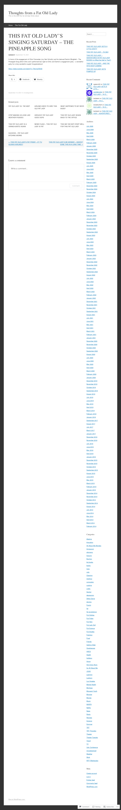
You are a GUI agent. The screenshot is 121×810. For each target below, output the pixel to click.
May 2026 (89, 133)
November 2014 (91, 496)
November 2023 (91, 225)
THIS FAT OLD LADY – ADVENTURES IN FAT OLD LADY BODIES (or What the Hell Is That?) (98, 57)
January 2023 (91, 258)
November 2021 (91, 305)
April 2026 (89, 136)
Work (88, 757)
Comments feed (91, 783)
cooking (89, 585)
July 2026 (89, 126)
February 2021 (91, 334)
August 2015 (90, 473)
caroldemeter (97, 92)
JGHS (88, 671)
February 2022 (91, 295)
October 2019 (91, 387)
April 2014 (89, 520)
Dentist (88, 592)
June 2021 (90, 321)
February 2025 (91, 182)
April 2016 (89, 453)
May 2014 (89, 516)
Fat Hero (89, 622)
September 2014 (92, 503)
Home (11, 25)
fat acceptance (91, 612)
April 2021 (89, 328)
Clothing (89, 579)
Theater (89, 734)
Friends (89, 641)
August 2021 (90, 315)
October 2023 (91, 229)
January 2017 (91, 434)
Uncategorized (28, 93)
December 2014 (91, 493)
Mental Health (91, 684)
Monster (89, 694)
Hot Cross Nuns (91, 665)
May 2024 (89, 205)
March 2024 (90, 212)
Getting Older (91, 645)
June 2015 (90, 477)
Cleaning (89, 575)
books (88, 565)
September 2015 (92, 470)
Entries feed (90, 780)
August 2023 (90, 235)
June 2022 (90, 281)
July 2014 (89, 510)
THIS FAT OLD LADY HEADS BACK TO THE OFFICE (70, 116)
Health (88, 655)
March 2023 (90, 252)
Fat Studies (90, 631)
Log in (88, 777)
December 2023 (91, 222)
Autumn (89, 555)
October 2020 (91, 348)
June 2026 (90, 129)
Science (89, 721)
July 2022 (89, 278)
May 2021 (89, 324)
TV (87, 744)
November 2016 (91, 440)
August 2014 (90, 506)
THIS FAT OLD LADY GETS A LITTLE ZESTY (96, 47)
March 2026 (90, 139)
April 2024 (89, 209)
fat (87, 608)
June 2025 (90, 169)
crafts (88, 589)
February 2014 (91, 526)
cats (87, 572)
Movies (88, 698)
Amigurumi (90, 549)
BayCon (89, 559)
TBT (87, 727)
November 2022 (91, 265)
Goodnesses (90, 648)
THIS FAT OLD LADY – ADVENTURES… (102, 112)
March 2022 (90, 291)
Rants (88, 714)
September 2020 (92, 351)
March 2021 (90, 331)
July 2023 (89, 238)
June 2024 (90, 202)
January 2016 (91, 457)
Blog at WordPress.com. (17, 799)
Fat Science (90, 628)
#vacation (89, 542)
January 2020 (91, 377)
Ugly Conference (92, 747)
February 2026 (91, 143)
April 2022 (89, 288)
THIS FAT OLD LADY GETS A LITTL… (101, 86)
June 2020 (90, 361)
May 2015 (89, 480)
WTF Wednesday (92, 760)
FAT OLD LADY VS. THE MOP (19, 106)
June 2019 (90, 401)
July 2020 (89, 358)
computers (90, 582)
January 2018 (91, 417)
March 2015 (90, 483)
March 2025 (90, 179)
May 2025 (89, 172)
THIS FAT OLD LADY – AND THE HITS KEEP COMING (98, 64)
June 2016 (90, 447)
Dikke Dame (90, 598)
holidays (89, 658)
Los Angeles (90, 681)
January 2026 (91, 146)
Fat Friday (89, 618)
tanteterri (12, 55)
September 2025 (92, 159)
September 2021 (92, 311)
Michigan (89, 688)
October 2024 (91, 192)
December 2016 (91, 437)
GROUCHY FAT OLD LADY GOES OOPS (44, 116)
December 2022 (91, 262)
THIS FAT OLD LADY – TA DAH (97, 52)
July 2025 (89, 166)
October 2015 (91, 467)
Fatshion (89, 635)
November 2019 (91, 384)
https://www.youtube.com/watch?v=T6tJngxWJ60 (25, 69)
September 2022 (92, 272)
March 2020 (90, 371)
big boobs (89, 562)
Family (88, 605)
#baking (89, 539)
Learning (89, 674)
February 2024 (91, 215)
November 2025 (91, 153)
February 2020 (91, 374)
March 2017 (90, 430)
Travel (88, 741)
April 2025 (89, 176)
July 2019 (89, 397)
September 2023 (92, 232)
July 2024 (89, 199)
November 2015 (91, 463)
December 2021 (91, 301)
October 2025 (91, 156)
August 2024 (90, 195)
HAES (88, 651)
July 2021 (89, 318)
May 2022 (89, 285)
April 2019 (89, 407)
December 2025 (91, 149)
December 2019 (91, 381)
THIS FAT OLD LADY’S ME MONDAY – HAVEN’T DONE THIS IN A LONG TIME (66, 143)
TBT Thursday (91, 731)
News (88, 711)
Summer (89, 724)
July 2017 (89, 427)
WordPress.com (91, 786)
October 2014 (91, 500)
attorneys (89, 552)
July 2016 (89, 443)
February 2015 (91, 486)
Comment (76, 186)
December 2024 (91, 186)
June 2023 (90, 242)
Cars (88, 569)
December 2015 (91, 460)
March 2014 (90, 523)
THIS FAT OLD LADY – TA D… (102, 93)
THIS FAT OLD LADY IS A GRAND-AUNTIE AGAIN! (18, 125)
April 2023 (89, 248)
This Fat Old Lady (21, 25)
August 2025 (90, 162)
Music (88, 701)
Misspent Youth (91, 691)
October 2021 (91, 308)
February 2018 (91, 414)
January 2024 (91, 219)
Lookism (89, 678)
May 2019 (89, 404)
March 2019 (90, 410)
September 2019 (92, 391)
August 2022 (90, 275)
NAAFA (89, 704)
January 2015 (91, 490)
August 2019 (90, 394)
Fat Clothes (90, 615)
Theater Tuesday (92, 737)
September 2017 (92, 420)
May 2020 (89, 364)
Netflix (88, 708)
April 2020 (89, 367)
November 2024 (91, 189)
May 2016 (89, 450)
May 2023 (89, 245)
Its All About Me (92, 668)
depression (90, 595)
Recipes (89, 717)
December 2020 (91, 341)
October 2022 (91, 268)
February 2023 (91, 255)
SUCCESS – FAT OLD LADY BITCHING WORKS (18, 134)
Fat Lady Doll (91, 625)
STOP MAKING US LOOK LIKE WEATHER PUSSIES (19, 116)
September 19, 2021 (22, 55)
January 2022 (91, 298)
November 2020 (91, 344)
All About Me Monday (93, 546)
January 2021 (91, 338)
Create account (91, 773)
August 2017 (90, 424)
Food (88, 638)
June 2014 (90, 513)
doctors (89, 602)
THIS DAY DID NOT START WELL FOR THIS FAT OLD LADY (72, 125)
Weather (89, 754)
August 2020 (90, 354)
